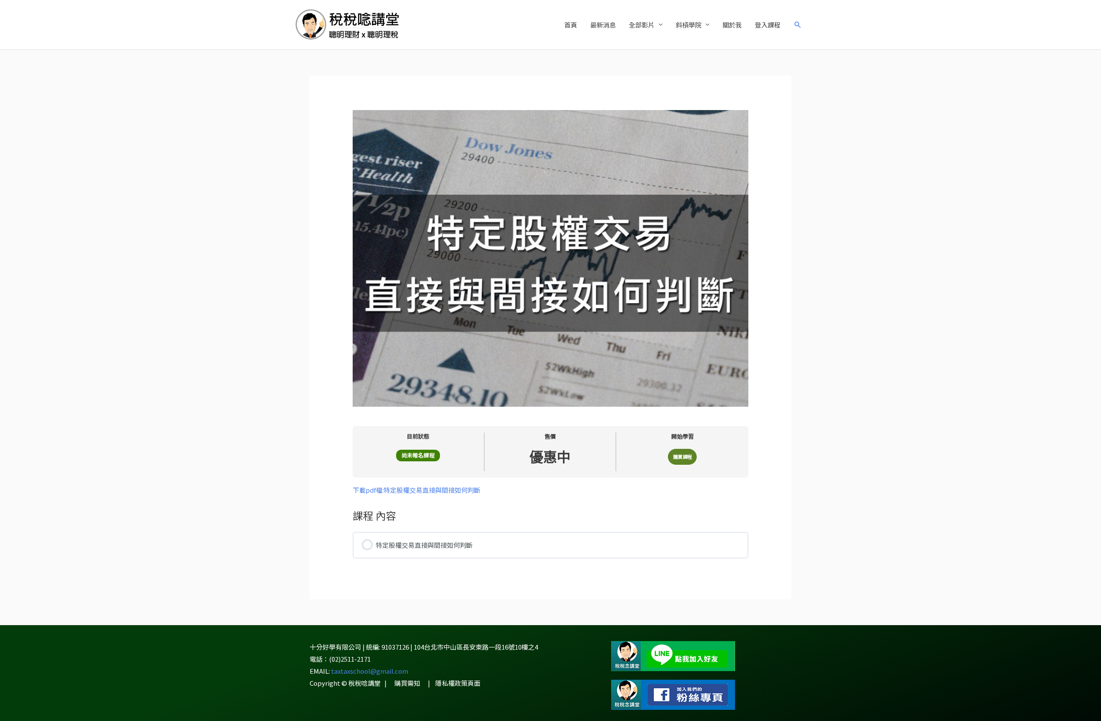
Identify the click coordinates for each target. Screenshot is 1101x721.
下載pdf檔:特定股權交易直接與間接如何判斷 (416, 489)
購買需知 (407, 682)
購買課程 (682, 456)
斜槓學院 (688, 24)
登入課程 (768, 24)
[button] (797, 25)
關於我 (732, 24)
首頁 (570, 24)
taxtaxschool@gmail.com (369, 670)
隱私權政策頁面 (457, 682)
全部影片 (642, 24)
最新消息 (603, 24)
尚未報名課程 (418, 455)
